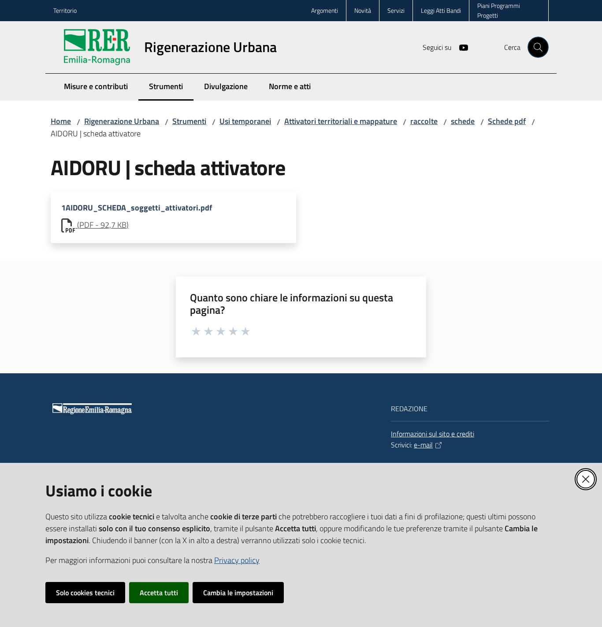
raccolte (424, 121)
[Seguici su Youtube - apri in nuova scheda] (460, 46)
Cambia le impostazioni (238, 592)
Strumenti (189, 121)
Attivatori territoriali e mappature (340, 121)
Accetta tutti (159, 592)
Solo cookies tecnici (85, 592)
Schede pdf (507, 121)
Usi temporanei (245, 121)
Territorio (65, 10)
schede (463, 121)
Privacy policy (237, 560)
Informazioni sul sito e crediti (432, 433)
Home (61, 121)
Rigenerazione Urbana (121, 121)
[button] (538, 47)
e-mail (423, 444)
